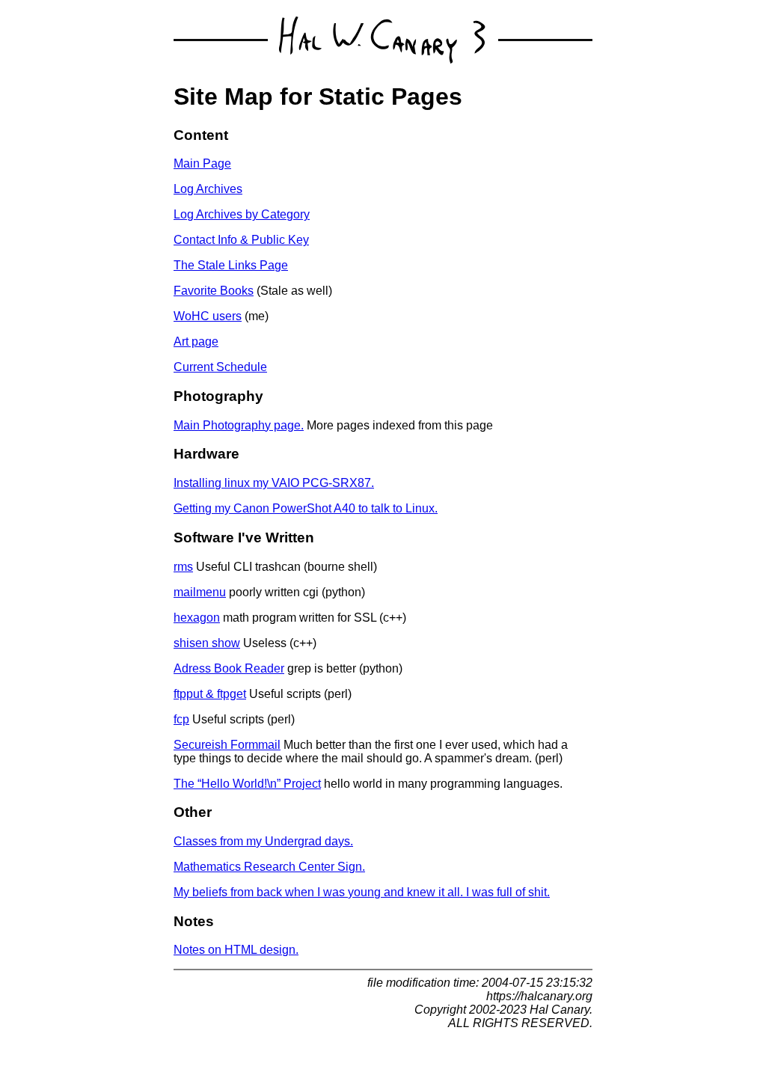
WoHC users (208, 316)
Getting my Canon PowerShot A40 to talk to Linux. (306, 508)
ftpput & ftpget (210, 693)
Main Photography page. (239, 425)
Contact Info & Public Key (241, 239)
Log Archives (208, 189)
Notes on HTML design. (236, 949)
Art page (196, 341)
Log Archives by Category (242, 214)
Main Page (202, 163)
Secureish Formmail (227, 744)
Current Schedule (220, 367)
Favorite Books (214, 290)
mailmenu (200, 592)
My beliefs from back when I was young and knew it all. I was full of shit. (362, 892)
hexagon (197, 617)
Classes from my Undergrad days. (263, 841)
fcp (181, 719)
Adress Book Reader (229, 668)
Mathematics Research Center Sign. (269, 866)
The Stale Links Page (231, 265)
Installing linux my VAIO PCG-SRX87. (274, 483)
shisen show (207, 643)
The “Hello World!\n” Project (247, 783)
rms (183, 566)
